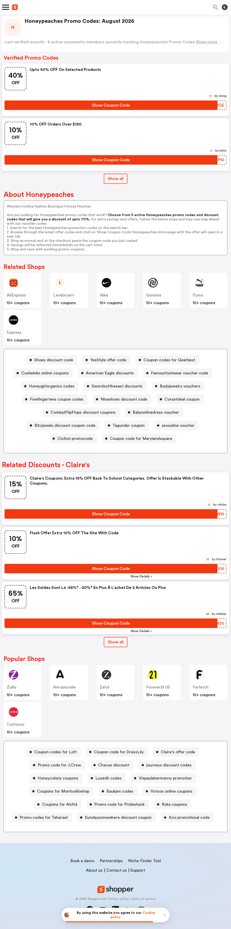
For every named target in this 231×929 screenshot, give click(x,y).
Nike (104, 295)
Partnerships (111, 861)
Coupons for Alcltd (59, 804)
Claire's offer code (178, 752)
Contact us (116, 870)
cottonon (15, 724)
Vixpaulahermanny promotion (165, 778)
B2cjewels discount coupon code (65, 425)
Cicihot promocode (75, 438)
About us (94, 870)
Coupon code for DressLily (119, 752)
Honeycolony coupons (58, 778)
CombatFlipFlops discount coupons (83, 412)
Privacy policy (119, 899)
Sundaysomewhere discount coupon (118, 817)
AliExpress (16, 295)
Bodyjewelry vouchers (180, 386)
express (14, 332)
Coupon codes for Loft (55, 752)
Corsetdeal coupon (182, 399)
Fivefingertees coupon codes (56, 399)
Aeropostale (64, 687)
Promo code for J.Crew (59, 765)
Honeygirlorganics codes (51, 386)
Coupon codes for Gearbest (169, 360)
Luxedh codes (108, 778)
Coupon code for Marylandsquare (141, 438)
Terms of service (143, 899)
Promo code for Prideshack (119, 804)
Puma (198, 295)
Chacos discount (113, 765)
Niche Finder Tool (144, 861)
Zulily (11, 687)
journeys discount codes (169, 765)
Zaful (104, 687)
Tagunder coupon (129, 425)
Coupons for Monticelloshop (63, 791)
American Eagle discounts (110, 373)
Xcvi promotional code (189, 817)
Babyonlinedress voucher (156, 412)
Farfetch (200, 687)
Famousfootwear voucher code (179, 373)
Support (137, 870)
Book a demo (82, 861)
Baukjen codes (119, 791)
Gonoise (153, 295)
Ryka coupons (174, 804)
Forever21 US (158, 687)
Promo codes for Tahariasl (44, 817)
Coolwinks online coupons (45, 373)
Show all (115, 179)
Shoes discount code (53, 360)
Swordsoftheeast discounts (117, 386)
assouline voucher (178, 425)
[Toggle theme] (224, 7)
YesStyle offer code (108, 360)
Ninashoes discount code (124, 399)
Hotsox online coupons (171, 791)
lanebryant (63, 295)
